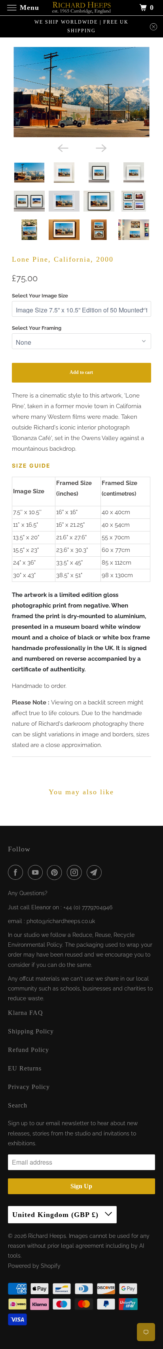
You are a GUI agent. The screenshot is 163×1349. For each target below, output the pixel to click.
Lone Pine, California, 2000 (63, 259)
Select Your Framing (36, 328)
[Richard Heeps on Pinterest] (56, 872)
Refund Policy (28, 1049)
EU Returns (25, 1068)
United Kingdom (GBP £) (56, 1215)
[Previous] (62, 147)
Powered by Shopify (34, 1266)
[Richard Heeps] (81, 7)
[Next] (100, 147)
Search (17, 1105)
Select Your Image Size (40, 296)
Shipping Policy (31, 1031)
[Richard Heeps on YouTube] (37, 872)
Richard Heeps (47, 1236)
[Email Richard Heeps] (96, 872)
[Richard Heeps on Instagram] (76, 872)
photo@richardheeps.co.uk (61, 921)
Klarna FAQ (25, 1012)
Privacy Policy (29, 1086)
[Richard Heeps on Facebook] (17, 872)
